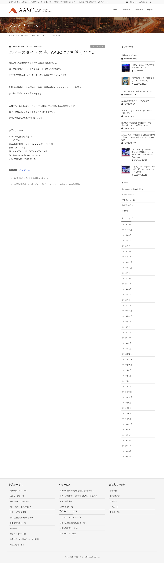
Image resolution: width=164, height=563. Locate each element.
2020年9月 (126, 429)
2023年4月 (126, 332)
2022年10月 (127, 365)
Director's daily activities (132, 189)
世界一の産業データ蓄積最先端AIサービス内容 (78, 496)
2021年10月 (127, 397)
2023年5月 (126, 327)
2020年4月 (126, 451)
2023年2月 (126, 343)
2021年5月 (126, 419)
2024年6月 (126, 289)
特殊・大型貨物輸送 (18, 512)
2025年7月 (126, 240)
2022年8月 (126, 370)
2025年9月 (126, 235)
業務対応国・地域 (17, 544)
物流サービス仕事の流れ (20, 501)
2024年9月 (126, 278)
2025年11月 (127, 230)
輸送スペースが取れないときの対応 (24, 539)
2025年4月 (126, 257)
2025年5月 (126, 251)
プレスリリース (97, 46)
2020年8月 (126, 435)
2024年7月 (126, 284)
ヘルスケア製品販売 (68, 533)
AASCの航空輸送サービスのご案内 (135, 101)
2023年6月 (126, 322)
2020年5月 (126, 446)
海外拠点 (13, 528)
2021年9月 (126, 402)
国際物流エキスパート (19, 490)
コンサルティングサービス (70, 517)
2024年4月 (126, 294)
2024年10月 (127, 273)
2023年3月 (126, 338)
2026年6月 (126, 224)
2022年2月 (126, 386)
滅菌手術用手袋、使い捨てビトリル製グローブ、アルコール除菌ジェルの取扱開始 (46, 184)
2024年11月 (127, 267)
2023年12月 (127, 311)
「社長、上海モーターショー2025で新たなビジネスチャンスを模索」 (143, 169)
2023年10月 (127, 316)
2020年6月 (126, 440)
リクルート (114, 507)
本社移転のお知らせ (129, 55)
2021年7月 (126, 408)
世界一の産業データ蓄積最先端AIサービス (77, 490)
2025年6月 (126, 246)
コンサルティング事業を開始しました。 (137, 91)
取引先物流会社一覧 (18, 523)
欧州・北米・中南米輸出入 (20, 507)
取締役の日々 (127, 205)
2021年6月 (126, 413)
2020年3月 (126, 456)
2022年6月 (126, 381)
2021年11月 (127, 392)
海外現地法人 (115, 496)
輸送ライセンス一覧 (18, 534)
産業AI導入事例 (66, 501)
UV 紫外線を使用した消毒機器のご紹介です (31, 178)
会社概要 (113, 490)
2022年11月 (127, 359)
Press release (128, 194)
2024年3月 (126, 300)
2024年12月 (127, 262)
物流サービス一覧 (17, 496)
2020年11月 (127, 424)
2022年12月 (127, 354)
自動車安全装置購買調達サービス (73, 523)
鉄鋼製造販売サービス (69, 528)
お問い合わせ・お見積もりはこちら (141, 2)
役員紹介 (113, 501)
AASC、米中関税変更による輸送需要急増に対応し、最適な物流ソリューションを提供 (138, 137)
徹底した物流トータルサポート (22, 517)
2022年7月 (126, 376)
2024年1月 (126, 305)
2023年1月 (126, 348)
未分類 (125, 211)
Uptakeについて (66, 507)
